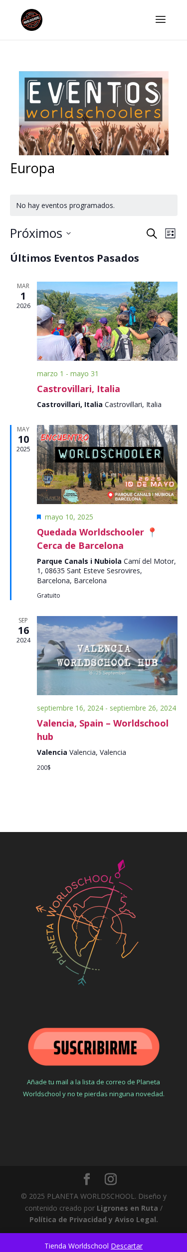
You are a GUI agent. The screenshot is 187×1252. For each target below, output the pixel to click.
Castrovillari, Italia (78, 389)
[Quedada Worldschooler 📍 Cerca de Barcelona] (107, 464)
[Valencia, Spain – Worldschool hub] (107, 655)
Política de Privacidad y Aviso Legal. (93, 1219)
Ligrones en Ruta (127, 1208)
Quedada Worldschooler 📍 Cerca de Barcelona (97, 538)
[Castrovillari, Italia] (107, 321)
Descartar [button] (127, 1246)
